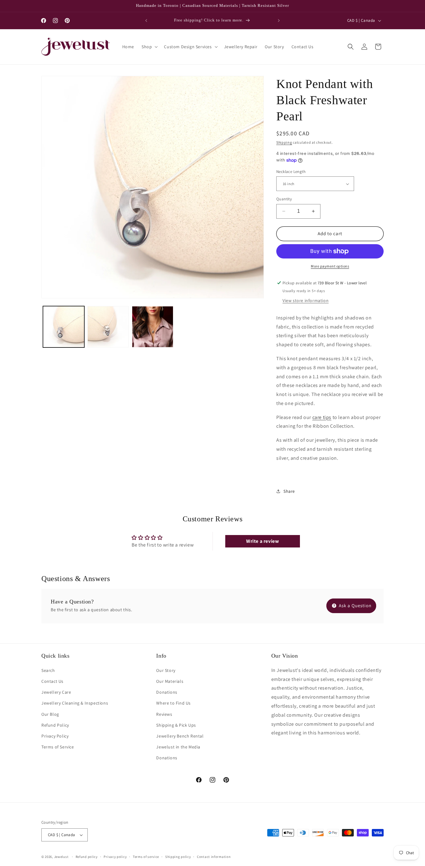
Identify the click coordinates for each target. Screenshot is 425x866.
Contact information (214, 856)
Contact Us (52, 681)
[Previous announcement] (146, 20)
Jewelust (61, 856)
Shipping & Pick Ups (176, 725)
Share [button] (289, 491)
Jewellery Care (56, 692)
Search (48, 670)
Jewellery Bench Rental (179, 736)
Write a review (262, 541)
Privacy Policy (54, 736)
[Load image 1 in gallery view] (63, 326)
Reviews (164, 714)
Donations (166, 692)
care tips (321, 417)
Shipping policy (178, 856)
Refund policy (87, 856)
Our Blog (50, 714)
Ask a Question (354, 605)
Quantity (284, 199)
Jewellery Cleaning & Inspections (74, 703)
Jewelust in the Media (178, 747)
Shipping (284, 142)
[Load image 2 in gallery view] (108, 326)
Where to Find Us (173, 703)
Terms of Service (57, 747)
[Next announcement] (279, 20)
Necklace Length (291, 171)
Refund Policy (55, 725)
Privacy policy (115, 856)
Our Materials (169, 681)
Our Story (165, 670)
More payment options (330, 266)
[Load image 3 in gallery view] (152, 326)
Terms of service (146, 856)
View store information (306, 300)
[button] (149, 46)
